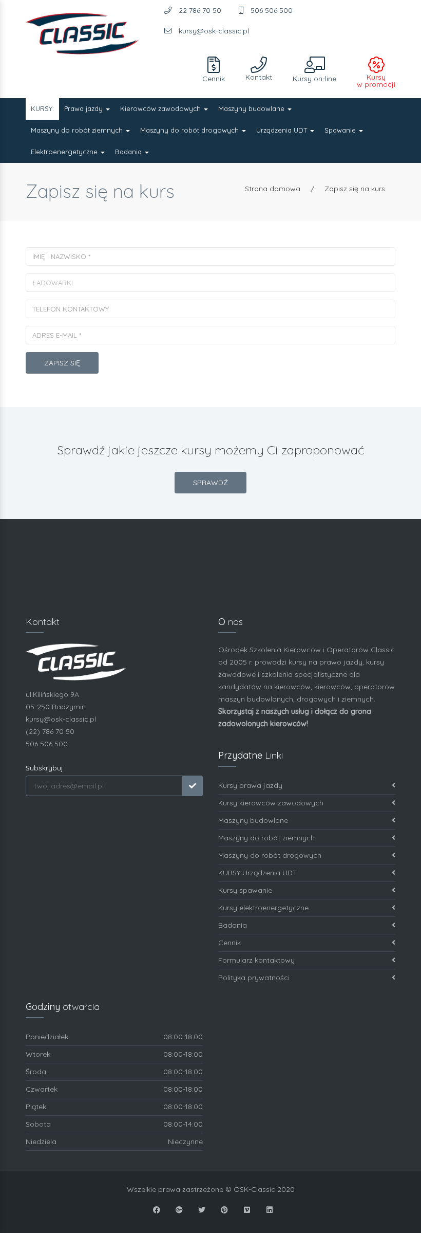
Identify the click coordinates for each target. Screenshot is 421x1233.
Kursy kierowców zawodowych (270, 802)
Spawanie (341, 130)
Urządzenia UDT (282, 130)
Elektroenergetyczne (65, 152)
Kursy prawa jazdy (250, 785)
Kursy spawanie (245, 890)
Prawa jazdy (84, 108)
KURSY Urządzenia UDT (257, 872)
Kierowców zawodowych (161, 108)
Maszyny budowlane (252, 108)
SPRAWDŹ (210, 482)
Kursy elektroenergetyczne (263, 907)
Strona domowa (272, 188)
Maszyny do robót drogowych (190, 130)
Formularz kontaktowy (256, 960)
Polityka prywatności (254, 977)
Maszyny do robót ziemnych (78, 130)
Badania (129, 152)
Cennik (229, 942)
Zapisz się (62, 362)
